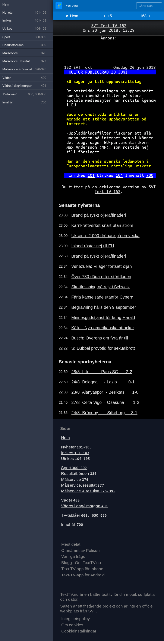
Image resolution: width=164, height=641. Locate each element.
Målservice (74, 479)
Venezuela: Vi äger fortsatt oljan (101, 266)
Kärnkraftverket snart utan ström (102, 225)
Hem (73, 15)
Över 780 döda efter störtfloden (101, 276)
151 (110, 15)
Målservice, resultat (82, 485)
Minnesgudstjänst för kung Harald (103, 317)
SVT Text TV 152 (108, 25)
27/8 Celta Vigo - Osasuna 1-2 (105, 402)
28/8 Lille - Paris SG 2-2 (101, 371)
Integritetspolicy (75, 618)
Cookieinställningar (78, 631)
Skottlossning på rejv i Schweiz (100, 286)
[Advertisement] (108, 51)
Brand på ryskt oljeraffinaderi (98, 215)
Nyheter (76, 447)
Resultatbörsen (79, 473)
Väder (70, 500)
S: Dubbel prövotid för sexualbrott (103, 348)
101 (91, 175)
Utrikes (75, 458)
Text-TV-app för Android (83, 575)
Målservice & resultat (88, 491)
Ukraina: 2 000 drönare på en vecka (105, 235)
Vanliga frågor (74, 556)
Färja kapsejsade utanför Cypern (102, 297)
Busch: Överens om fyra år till (99, 338)
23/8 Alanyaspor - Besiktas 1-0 (104, 392)
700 (149, 175)
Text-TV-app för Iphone (82, 569)
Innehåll (72, 524)
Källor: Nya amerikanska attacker (102, 327)
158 (144, 15)
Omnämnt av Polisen (80, 550)
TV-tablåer (84, 515)
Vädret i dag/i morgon (84, 506)
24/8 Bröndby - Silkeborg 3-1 (104, 412)
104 (119, 175)
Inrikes (75, 453)
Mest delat (70, 544)
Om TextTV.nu (88, 562)
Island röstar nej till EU (92, 246)
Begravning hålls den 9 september (103, 307)
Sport (74, 468)
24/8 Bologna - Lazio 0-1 (103, 382)
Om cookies (72, 625)
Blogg (66, 562)
